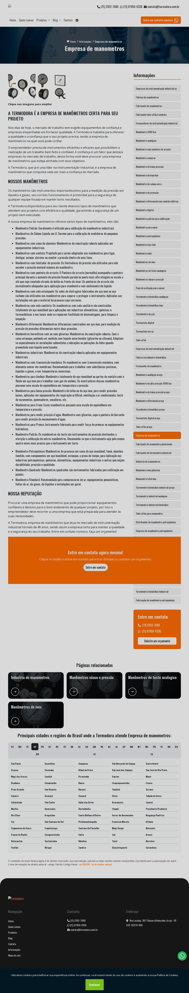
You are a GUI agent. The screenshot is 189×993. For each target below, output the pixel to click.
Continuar (94, 985)
